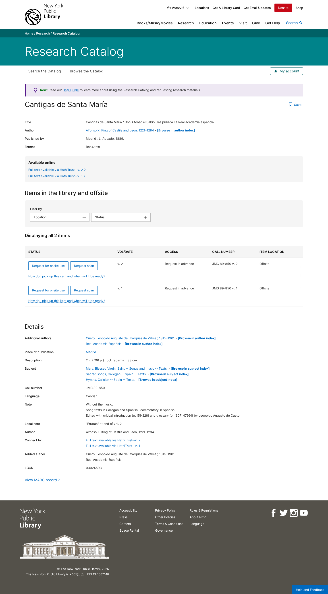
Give (256, 23)
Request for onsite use (48, 266)
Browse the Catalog (86, 71)
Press (123, 517)
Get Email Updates (257, 8)
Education (208, 23)
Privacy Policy (165, 510)
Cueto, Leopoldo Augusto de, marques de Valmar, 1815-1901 (130, 338)
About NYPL (199, 517)
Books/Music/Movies (155, 23)
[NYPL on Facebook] (273, 513)
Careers (125, 524)
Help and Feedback (310, 590)
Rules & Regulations (204, 510)
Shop (299, 8)
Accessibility (128, 510)
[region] (164, 276)
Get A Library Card (226, 8)
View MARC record (41, 480)
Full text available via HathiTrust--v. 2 (113, 440)
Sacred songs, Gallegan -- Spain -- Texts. (116, 374)
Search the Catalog (44, 71)
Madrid (91, 352)
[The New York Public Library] (44, 14)
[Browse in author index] (176, 130)
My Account (175, 7)
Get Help (272, 23)
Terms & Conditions (169, 524)
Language (197, 524)
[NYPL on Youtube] (303, 513)
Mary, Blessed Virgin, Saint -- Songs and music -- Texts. (127, 368)
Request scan (84, 266)
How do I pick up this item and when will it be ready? (66, 276)
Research (186, 23)
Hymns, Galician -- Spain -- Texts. (110, 379)
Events (228, 23)
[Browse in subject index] (190, 368)
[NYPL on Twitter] (283, 513)
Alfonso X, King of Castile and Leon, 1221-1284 (120, 130)
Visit (243, 23)
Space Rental (129, 530)
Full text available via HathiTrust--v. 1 (113, 446)
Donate (283, 8)
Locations (202, 8)
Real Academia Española (104, 344)
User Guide (71, 90)
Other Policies (165, 517)
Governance (164, 530)
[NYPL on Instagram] (293, 513)
